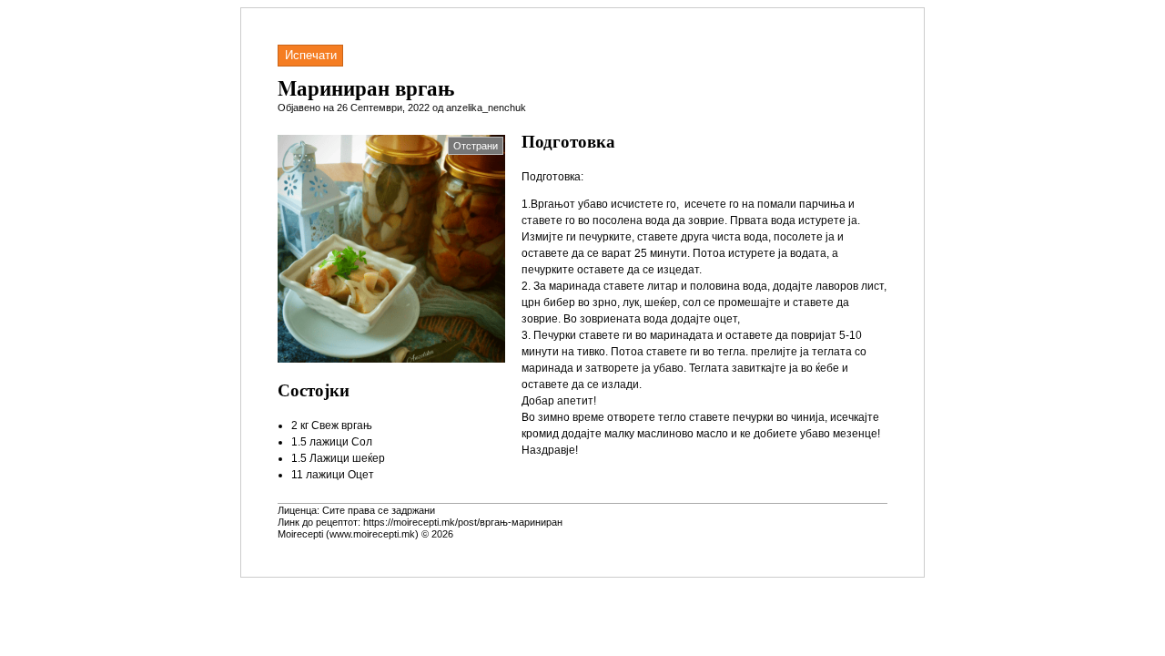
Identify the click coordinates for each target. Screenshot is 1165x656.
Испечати (311, 55)
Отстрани (475, 145)
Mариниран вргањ (366, 88)
